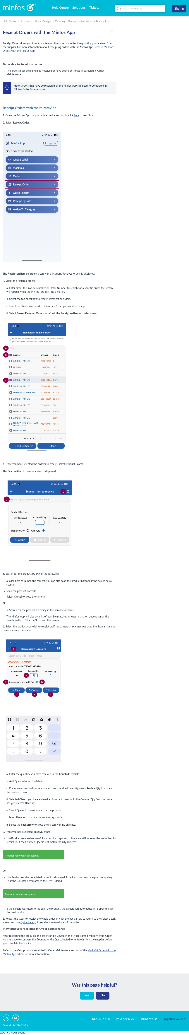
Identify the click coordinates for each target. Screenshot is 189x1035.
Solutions (78, 7)
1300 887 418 (101, 1018)
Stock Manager (43, 21)
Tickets (94, 7)
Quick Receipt (28, 922)
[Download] (88, 486)
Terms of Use (148, 1018)
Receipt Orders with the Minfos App (88, 21)
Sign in (179, 8)
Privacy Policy (125, 1018)
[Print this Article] (112, 32)
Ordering (60, 21)
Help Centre (60, 7)
